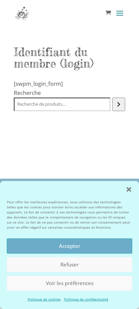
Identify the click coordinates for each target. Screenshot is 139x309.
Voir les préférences (69, 283)
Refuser (69, 264)
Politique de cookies (44, 299)
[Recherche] (118, 104)
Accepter (69, 245)
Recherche (27, 93)
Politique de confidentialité (86, 299)
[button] (129, 189)
